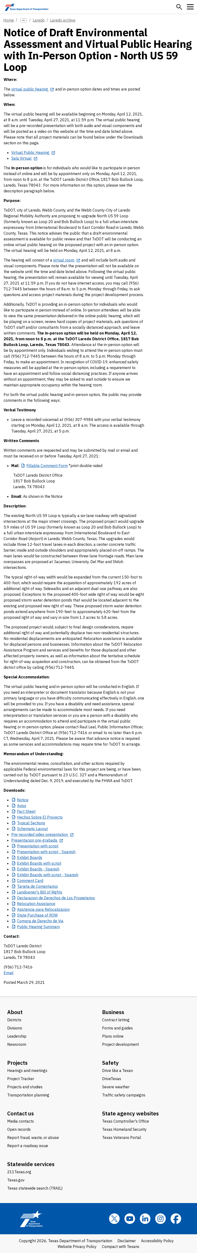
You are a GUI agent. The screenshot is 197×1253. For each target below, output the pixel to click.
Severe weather (115, 1086)
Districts (14, 1019)
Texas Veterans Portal (121, 1137)
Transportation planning (28, 1095)
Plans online (112, 1036)
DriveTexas (111, 1078)
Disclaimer (126, 1240)
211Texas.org (19, 1171)
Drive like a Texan (117, 1070)
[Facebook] (176, 1218)
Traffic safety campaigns (123, 1095)
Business (113, 1012)
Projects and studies (25, 1086)
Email (8, 972)
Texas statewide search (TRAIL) (34, 1188)
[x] (114, 1218)
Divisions (14, 1028)
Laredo (39, 20)
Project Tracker (20, 1078)
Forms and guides (117, 1028)
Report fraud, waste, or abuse (33, 1137)
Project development (120, 1044)
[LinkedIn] (145, 1218)
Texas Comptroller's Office (125, 1121)
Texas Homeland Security (124, 1129)
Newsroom (16, 1044)
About (15, 1012)
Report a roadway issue (27, 1145)
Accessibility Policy (157, 1240)
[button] (179, 7)
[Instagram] (160, 1218)
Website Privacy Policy (77, 1246)
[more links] (23, 20)
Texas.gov (16, 1180)
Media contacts (20, 1121)
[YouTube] (129, 1218)
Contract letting (115, 1019)
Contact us (20, 1113)
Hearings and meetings (27, 1070)
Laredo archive (62, 20)
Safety (110, 1062)
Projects (17, 1062)
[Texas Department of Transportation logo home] (26, 7)
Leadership (16, 1036)
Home (8, 20)
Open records (19, 1129)
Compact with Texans (120, 1246)
